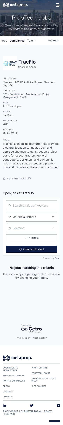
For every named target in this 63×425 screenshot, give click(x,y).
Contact (8, 391)
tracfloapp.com (27, 66)
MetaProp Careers (13, 375)
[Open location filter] (53, 228)
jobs (4, 40)
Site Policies (38, 386)
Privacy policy (23, 337)
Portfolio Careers (14, 381)
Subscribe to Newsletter (10, 369)
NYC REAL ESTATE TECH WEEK (43, 379)
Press (6, 386)
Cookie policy (40, 337)
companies (17, 40)
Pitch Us (8, 396)
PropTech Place (40, 373)
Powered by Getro (51, 258)
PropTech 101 (39, 368)
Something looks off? (19, 178)
